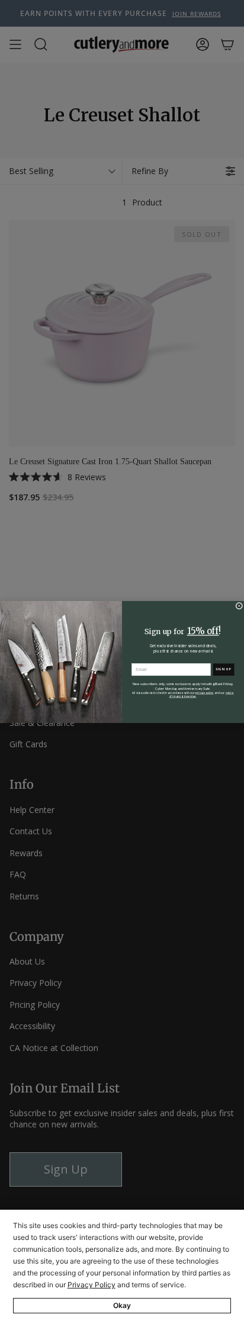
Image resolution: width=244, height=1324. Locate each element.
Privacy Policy (91, 1284)
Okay (122, 1305)
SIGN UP (224, 669)
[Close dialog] (239, 606)
